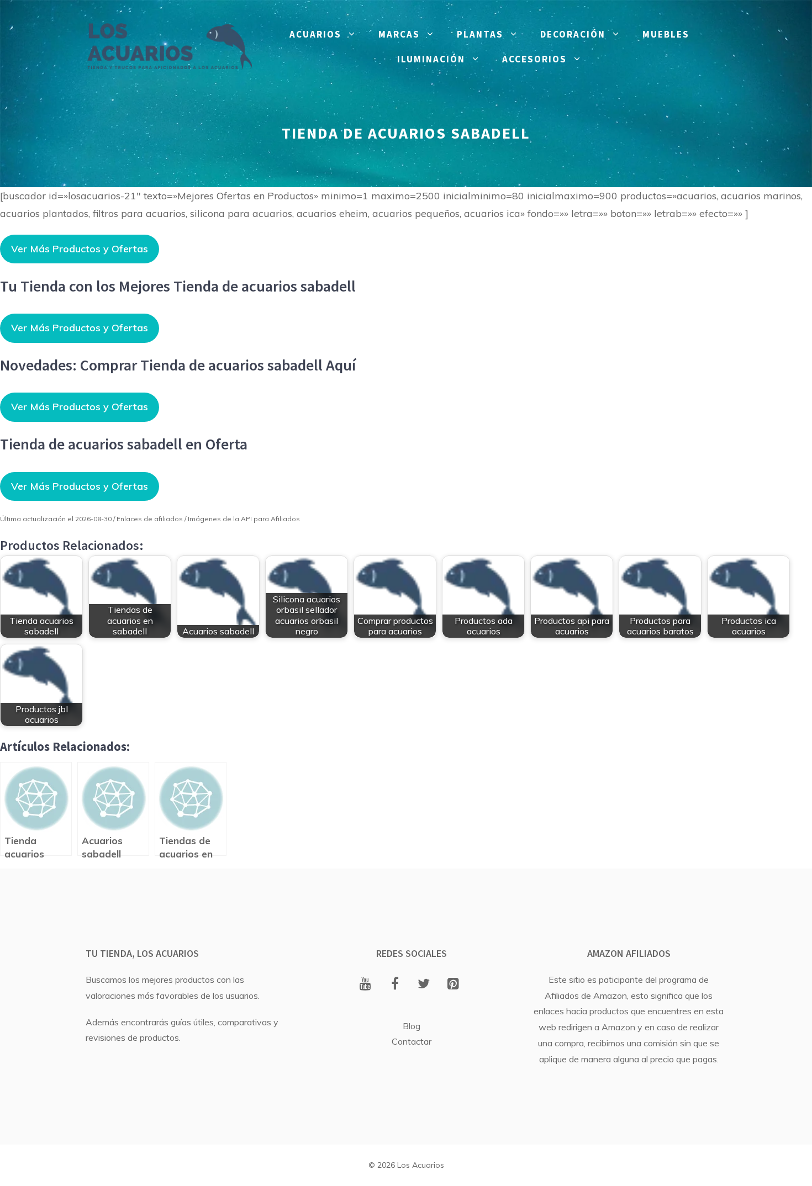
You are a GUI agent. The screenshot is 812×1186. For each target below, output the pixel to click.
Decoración (572, 34)
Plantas (480, 34)
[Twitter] (424, 984)
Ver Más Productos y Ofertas (79, 248)
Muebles (665, 34)
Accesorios (534, 59)
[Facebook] (394, 984)
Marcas (399, 34)
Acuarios (315, 34)
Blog (411, 1025)
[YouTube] (365, 984)
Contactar (411, 1041)
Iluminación (431, 59)
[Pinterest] (453, 984)
